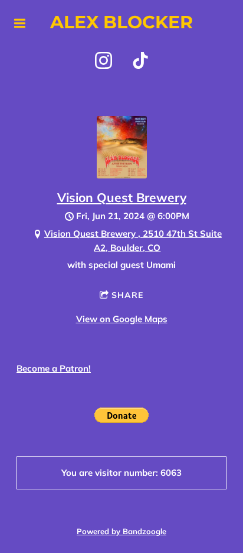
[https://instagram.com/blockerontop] (103, 60)
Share (127, 295)
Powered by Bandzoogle (121, 531)
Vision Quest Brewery (121, 197)
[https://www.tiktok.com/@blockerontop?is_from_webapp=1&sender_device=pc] (140, 60)
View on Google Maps (122, 318)
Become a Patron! (54, 368)
